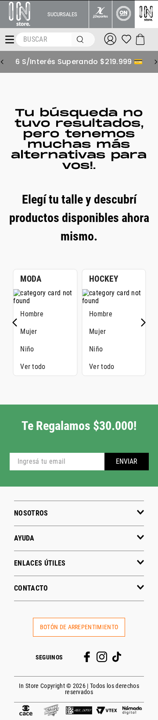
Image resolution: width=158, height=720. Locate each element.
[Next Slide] (156, 62)
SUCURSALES (62, 14)
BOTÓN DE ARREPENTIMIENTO (79, 627)
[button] (79, 513)
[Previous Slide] (2, 62)
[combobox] (55, 39)
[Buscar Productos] (82, 39)
